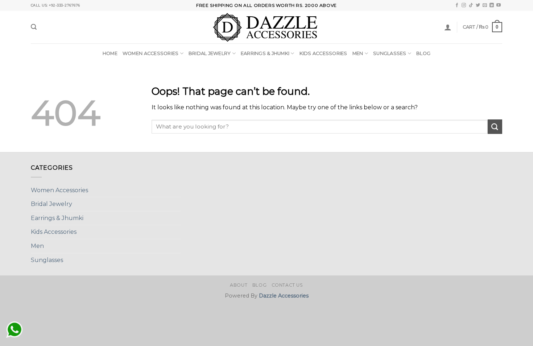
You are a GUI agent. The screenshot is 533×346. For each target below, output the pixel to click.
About (238, 285)
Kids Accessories (323, 53)
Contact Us (287, 285)
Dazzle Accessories (284, 295)
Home (110, 53)
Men (357, 53)
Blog (423, 53)
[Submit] (495, 126)
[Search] (34, 27)
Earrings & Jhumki (265, 53)
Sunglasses (389, 53)
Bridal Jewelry (210, 53)
